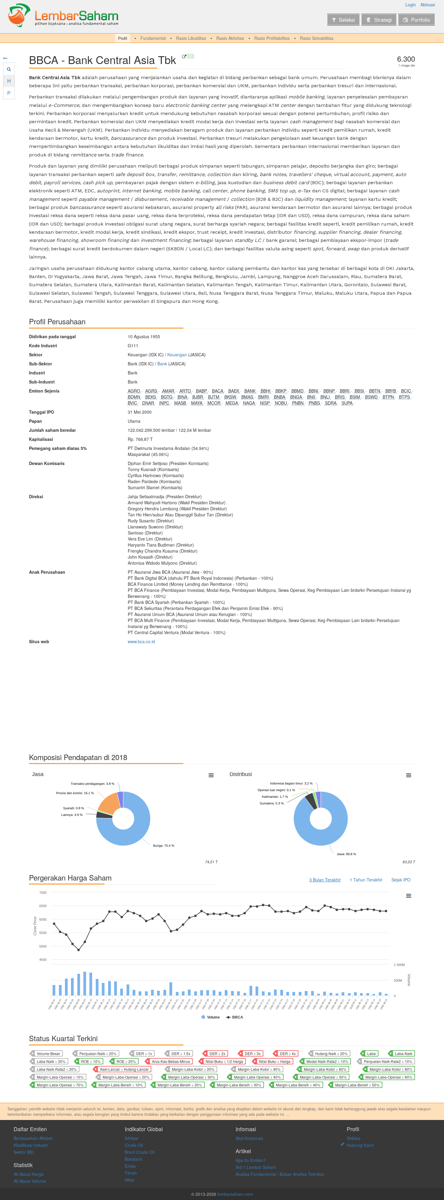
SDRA (331, 403)
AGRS (151, 391)
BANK (250, 391)
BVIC (133, 403)
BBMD (298, 391)
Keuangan (177, 354)
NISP (265, 403)
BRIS (340, 397)
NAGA (249, 403)
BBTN (375, 391)
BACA (218, 391)
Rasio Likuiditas (191, 38)
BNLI (325, 397)
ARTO (185, 391)
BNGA (296, 397)
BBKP (281, 391)
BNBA (280, 397)
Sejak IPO (400, 880)
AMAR (168, 391)
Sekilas (353, 1138)
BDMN (134, 397)
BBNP (329, 391)
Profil (122, 38)
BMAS (247, 397)
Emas (130, 1166)
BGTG (167, 397)
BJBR (198, 397)
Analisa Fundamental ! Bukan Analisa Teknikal (280, 1174)
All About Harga (28, 1174)
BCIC (406, 391)
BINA (183, 397)
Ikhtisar (132, 1138)
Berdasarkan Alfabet (33, 1138)
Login (410, 5)
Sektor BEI (24, 1152)
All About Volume (30, 1181)
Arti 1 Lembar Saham (256, 1167)
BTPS (405, 397)
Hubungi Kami (360, 1145)
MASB (180, 403)
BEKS (151, 397)
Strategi (383, 19)
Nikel (129, 1180)
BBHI (266, 391)
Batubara (133, 1159)
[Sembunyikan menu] (5, 58)
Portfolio (420, 19)
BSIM (355, 397)
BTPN (389, 397)
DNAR (148, 403)
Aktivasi (427, 5)
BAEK (234, 391)
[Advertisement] (210, 695)
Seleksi (347, 19)
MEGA (232, 403)
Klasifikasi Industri (31, 1145)
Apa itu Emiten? (251, 1160)
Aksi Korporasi (249, 1138)
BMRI (264, 397)
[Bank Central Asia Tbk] (184, 56)
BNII (312, 397)
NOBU (281, 403)
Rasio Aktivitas (230, 38)
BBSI (360, 391)
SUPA (348, 403)
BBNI (314, 391)
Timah (131, 1173)
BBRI (345, 391)
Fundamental (153, 38)
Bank (162, 364)
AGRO (134, 391)
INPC (164, 403)
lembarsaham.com (235, 1194)
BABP (202, 391)
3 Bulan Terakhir (325, 880)
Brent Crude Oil (139, 1152)
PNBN (298, 403)
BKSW (230, 397)
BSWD (372, 397)
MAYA (197, 403)
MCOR (215, 403)
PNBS (315, 403)
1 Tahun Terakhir (366, 880)
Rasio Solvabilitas (316, 38)
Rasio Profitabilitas (272, 38)
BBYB (391, 391)
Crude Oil (134, 1145)
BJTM (214, 397)
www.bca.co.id (141, 641)
